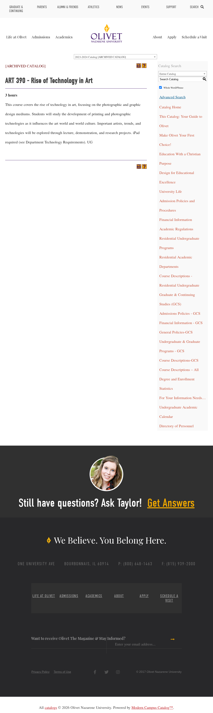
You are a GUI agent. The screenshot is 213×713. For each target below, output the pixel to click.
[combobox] (115, 56)
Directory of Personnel (176, 425)
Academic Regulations (176, 228)
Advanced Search (172, 96)
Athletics (93, 7)
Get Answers (170, 503)
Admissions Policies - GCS (179, 313)
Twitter (106, 672)
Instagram (117, 672)
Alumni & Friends (67, 7)
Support (171, 7)
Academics (64, 37)
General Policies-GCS (176, 332)
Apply (172, 37)
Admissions (41, 37)
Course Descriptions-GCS (178, 360)
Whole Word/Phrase (173, 87)
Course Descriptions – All (179, 369)
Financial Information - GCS (181, 322)
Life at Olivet (16, 37)
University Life (170, 191)
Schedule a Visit (194, 37)
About (157, 37)
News (119, 7)
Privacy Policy (40, 671)
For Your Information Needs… (182, 397)
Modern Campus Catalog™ (152, 707)
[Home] (106, 32)
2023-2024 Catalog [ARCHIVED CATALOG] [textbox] (100, 57)
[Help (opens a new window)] (144, 65)
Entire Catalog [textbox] (168, 74)
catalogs (51, 707)
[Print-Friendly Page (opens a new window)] (138, 65)
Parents (42, 7)
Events (145, 7)
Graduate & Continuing (16, 9)
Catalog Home (170, 106)
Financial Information (175, 219)
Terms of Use (62, 671)
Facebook (95, 672)
